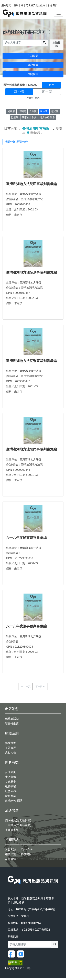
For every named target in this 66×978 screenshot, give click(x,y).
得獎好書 (10, 743)
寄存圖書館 (12, 829)
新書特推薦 (12, 723)
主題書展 (10, 747)
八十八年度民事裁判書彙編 (26, 537)
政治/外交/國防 (14, 800)
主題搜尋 (33, 55)
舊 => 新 (47, 91)
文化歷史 (10, 781)
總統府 (11, 111)
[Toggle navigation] (58, 13)
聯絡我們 (52, 5)
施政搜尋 (33, 65)
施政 (33, 85)
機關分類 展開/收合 (16, 141)
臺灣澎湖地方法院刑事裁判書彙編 (31, 272)
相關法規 (10, 854)
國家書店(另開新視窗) (18, 820)
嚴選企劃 (12, 733)
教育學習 (10, 786)
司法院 (43, 111)
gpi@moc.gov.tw (31, 922)
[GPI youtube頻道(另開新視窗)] (21, 953)
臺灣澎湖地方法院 (30, 194)
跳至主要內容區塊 (9, 1)
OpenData (27, 849)
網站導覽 (6, 5)
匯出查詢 (34, 98)
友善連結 (10, 859)
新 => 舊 (19, 91)
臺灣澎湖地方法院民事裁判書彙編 (31, 184)
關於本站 (18, 5)
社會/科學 (11, 791)
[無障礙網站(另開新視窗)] (15, 962)
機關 (51, 85)
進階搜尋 (56, 44)
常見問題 (10, 849)
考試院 (54, 111)
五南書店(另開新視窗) (18, 825)
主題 (14, 85)
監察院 (14, 117)
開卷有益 (12, 762)
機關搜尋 (33, 74)
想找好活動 (12, 718)
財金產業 (10, 795)
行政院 (22, 111)
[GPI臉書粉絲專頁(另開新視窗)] (12, 953)
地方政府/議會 (47, 117)
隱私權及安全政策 (35, 5)
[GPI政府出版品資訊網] (25, 13)
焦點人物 (10, 752)
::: (9, 873)
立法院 (33, 111)
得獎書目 (26, 854)
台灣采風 (10, 772)
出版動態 (12, 709)
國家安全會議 (29, 117)
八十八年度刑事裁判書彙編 (26, 626)
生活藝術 (10, 777)
